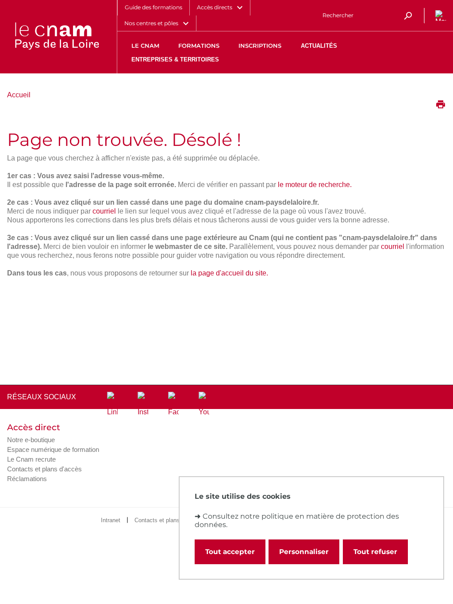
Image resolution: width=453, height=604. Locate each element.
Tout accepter (230, 551)
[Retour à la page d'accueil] (56, 36)
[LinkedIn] (112, 404)
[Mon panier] (439, 15)
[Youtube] (204, 404)
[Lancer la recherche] (408, 15)
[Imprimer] (440, 105)
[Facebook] (173, 404)
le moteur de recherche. (315, 184)
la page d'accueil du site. (229, 273)
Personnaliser (304, 551)
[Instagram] (143, 404)
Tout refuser (375, 551)
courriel (104, 211)
